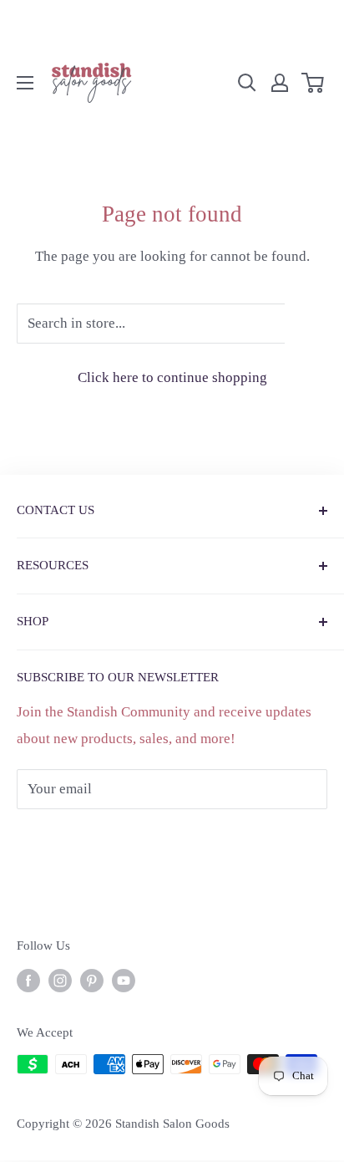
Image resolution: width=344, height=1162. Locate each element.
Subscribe (73, 839)
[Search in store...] (306, 323)
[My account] (279, 83)
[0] (313, 83)
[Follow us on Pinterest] (92, 979)
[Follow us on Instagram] (60, 979)
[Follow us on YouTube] (123, 979)
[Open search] (247, 83)
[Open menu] (25, 82)
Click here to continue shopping (172, 377)
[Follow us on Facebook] (28, 979)
